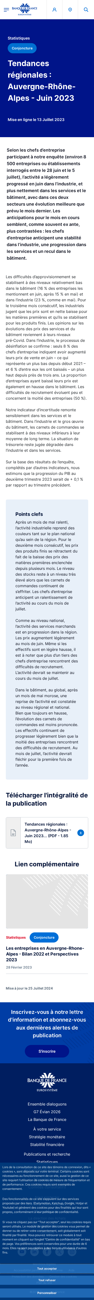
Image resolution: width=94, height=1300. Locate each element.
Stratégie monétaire (47, 1136)
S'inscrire (47, 1051)
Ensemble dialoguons (47, 1104)
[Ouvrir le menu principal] (6, 9)
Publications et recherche (47, 1154)
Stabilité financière (47, 1144)
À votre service (47, 1129)
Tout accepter (47, 1268)
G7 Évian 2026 (47, 1111)
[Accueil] (47, 1082)
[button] (86, 9)
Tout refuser (47, 1280)
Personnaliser (47, 1293)
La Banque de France (47, 1119)
